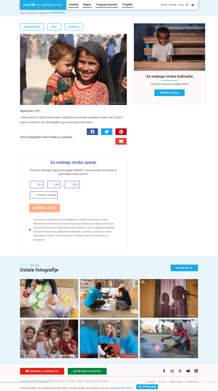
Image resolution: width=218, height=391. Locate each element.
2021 (54, 26)
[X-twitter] (180, 371)
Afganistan (43, 13)
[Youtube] (188, 371)
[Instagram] (172, 371)
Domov (23, 13)
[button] (92, 131)
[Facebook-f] (164, 371)
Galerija (32, 13)
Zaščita (74, 26)
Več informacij (126, 388)
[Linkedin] (196, 371)
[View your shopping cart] (192, 5)
